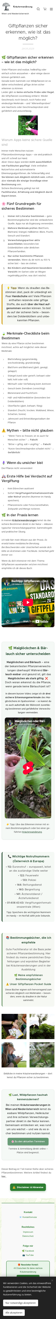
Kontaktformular (30, 1217)
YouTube (30, 1255)
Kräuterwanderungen (24, 520)
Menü (51, 9)
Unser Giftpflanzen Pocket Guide (30, 984)
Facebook (29, 1251)
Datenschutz (28, 1236)
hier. (4, 1176)
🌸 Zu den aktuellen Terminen (28, 1141)
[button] (38, 9)
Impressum (28, 1232)
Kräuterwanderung (32, 831)
